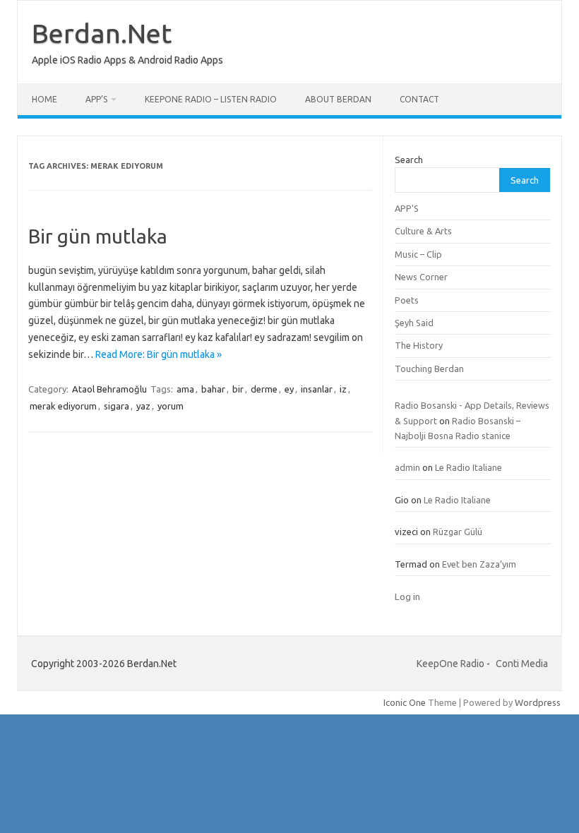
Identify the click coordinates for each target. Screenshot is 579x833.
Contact (419, 99)
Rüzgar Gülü (457, 532)
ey (289, 389)
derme (264, 389)
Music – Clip (418, 254)
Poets (407, 300)
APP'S (407, 208)
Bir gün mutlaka (97, 236)
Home (44, 99)
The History (419, 345)
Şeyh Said (414, 323)
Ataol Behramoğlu (109, 389)
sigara (116, 406)
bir (238, 389)
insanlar (317, 389)
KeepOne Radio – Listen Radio (211, 99)
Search (409, 159)
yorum (170, 406)
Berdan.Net (102, 33)
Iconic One (404, 702)
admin (407, 467)
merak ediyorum (63, 406)
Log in (407, 596)
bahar (213, 389)
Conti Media (522, 663)
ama (185, 389)
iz (343, 389)
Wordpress (538, 702)
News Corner (421, 277)
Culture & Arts (423, 231)
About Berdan (338, 99)
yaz (143, 406)
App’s (96, 99)
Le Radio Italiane (468, 467)
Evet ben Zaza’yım (479, 564)
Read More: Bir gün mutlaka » (158, 354)
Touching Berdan (429, 368)
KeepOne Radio (450, 663)
